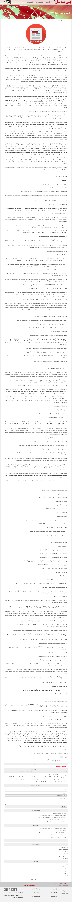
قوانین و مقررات (35, 896)
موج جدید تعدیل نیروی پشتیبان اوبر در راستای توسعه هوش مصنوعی (53, 815)
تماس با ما (53, 892)
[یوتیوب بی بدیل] (8, 889)
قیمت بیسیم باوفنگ (63, 855)
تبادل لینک (36, 892)
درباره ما (54, 889)
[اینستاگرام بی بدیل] (5, 889)
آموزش (66, 875)
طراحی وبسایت (65, 868)
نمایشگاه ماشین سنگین (63, 857)
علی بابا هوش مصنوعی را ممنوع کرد (59, 813)
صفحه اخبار (42, 879)
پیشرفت (66, 873)
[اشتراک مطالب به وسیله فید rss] (21, 760)
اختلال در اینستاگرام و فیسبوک (60, 831)
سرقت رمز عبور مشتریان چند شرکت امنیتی (58, 820)
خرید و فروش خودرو (63, 849)
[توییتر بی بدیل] (12, 889)
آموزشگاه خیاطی (64, 847)
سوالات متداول (35, 889)
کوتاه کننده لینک (64, 858)
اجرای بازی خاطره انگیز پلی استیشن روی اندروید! (56, 822)
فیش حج (66, 853)
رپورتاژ (66, 872)
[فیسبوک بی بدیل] (15, 889)
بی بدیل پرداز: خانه (31, 879)
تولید (67, 870)
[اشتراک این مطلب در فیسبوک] (26, 760)
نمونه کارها (53, 896)
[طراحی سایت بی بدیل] (8, 2)
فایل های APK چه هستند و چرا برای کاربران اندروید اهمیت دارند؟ (53, 835)
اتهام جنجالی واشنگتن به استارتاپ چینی (58, 837)
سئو (61, 757)
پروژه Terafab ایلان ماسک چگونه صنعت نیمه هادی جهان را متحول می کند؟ (52, 817)
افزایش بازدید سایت (63, 866)
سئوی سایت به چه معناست (61, 766)
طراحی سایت (65, 851)
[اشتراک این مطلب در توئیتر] (24, 760)
